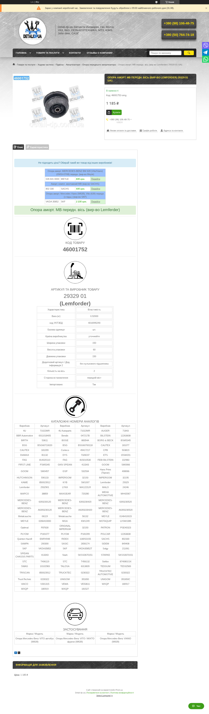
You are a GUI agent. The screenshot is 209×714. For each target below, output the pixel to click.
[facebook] (15, 653)
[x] (19, 653)
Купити (116, 112)
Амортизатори (73, 64)
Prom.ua (119, 690)
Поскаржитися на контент (98, 693)
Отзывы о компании (99, 53)
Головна (21, 53)
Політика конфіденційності (122, 693)
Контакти (75, 53)
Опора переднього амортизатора (99, 64)
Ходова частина (46, 64)
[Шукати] (189, 53)
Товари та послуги (47, 53)
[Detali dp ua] (32, 30)
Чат (198, 706)
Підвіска (60, 64)
